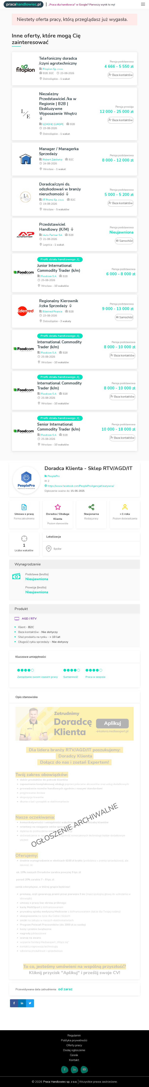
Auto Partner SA (52, 235)
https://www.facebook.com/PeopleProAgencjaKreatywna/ (80, 486)
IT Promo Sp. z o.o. (53, 200)
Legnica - (53, 244)
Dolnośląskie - (56, 79)
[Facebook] (64, 1069)
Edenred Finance (52, 311)
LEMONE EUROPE (53, 124)
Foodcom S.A (48, 276)
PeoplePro (53, 476)
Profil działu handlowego (58, 259)
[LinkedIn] (74, 1069)
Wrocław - (54, 169)
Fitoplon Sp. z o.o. (52, 69)
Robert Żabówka (52, 159)
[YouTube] (84, 1069)
